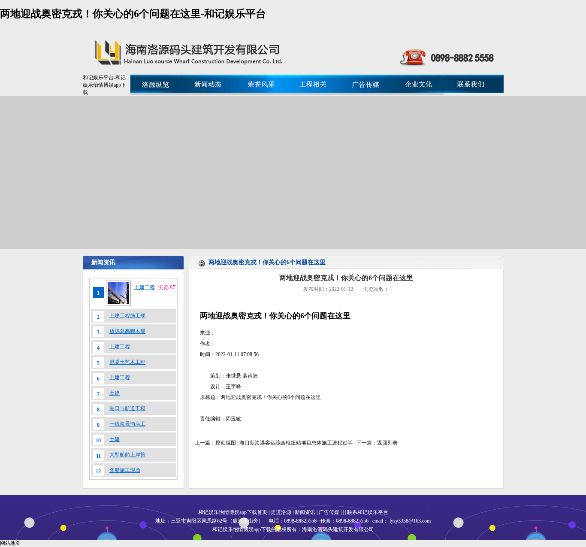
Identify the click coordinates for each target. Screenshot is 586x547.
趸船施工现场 (124, 470)
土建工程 (144, 287)
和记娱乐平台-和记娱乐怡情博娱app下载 (104, 85)
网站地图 (10, 543)
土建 (114, 393)
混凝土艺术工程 (127, 362)
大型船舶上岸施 (127, 455)
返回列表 (387, 443)
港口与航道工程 (127, 408)
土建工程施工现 (127, 316)
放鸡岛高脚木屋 (127, 331)
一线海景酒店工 (127, 424)
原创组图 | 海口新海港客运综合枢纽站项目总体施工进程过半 (284, 443)
